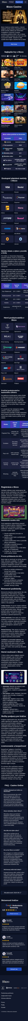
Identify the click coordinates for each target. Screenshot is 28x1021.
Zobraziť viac (14, 969)
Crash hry (17, 56)
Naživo (11, 56)
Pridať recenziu (14, 913)
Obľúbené (3, 56)
